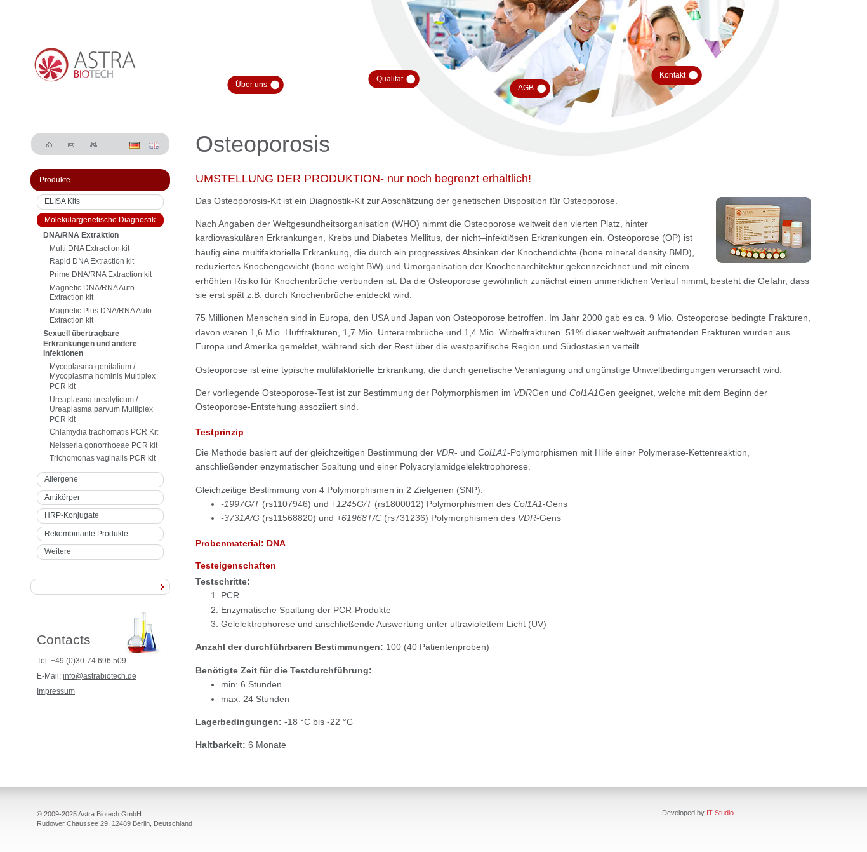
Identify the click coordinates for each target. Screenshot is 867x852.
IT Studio (720, 812)
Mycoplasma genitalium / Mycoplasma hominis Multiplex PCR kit (103, 376)
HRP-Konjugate (71, 515)
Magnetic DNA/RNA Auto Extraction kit (92, 292)
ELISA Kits (62, 201)
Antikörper (62, 497)
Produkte (54, 179)
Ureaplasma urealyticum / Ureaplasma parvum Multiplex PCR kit (101, 409)
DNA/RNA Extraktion (81, 235)
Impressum (56, 691)
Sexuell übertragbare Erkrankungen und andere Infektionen (90, 343)
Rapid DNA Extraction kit (92, 261)
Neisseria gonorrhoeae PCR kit (103, 445)
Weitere (57, 551)
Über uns (251, 84)
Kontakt (672, 75)
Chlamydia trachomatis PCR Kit (104, 432)
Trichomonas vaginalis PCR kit (103, 458)
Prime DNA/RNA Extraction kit (101, 274)
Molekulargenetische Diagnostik (100, 219)
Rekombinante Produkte (86, 533)
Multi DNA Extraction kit (89, 248)
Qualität (389, 78)
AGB (526, 87)
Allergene (61, 479)
